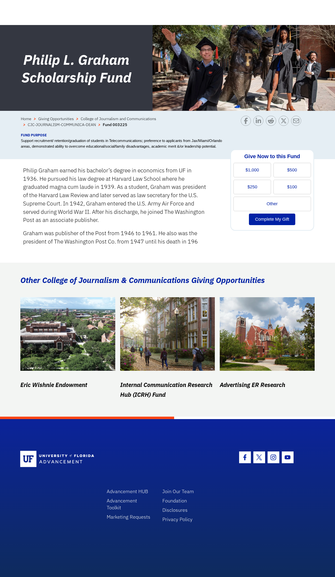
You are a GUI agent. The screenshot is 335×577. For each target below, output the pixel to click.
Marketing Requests (128, 516)
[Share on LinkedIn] (259, 124)
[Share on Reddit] (272, 124)
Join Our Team (178, 491)
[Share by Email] (297, 124)
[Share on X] (285, 124)
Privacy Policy (177, 519)
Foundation (174, 500)
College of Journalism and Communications (118, 118)
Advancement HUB (127, 491)
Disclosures (175, 510)
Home (26, 118)
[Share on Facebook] (247, 124)
